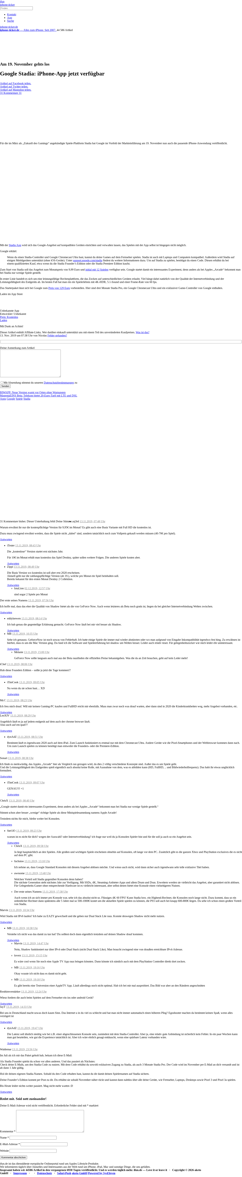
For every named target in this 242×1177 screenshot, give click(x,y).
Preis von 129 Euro (59, 288)
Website (4, 1150)
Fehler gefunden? (57, 335)
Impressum (20, 1173)
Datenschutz (44, 1173)
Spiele (19, 398)
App (9, 17)
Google (11, 398)
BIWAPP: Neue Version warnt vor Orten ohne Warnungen (33, 392)
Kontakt (11, 14)
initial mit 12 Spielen (96, 269)
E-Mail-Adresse (10, 1144)
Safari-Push (64, 1173)
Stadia (26, 398)
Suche (10, 20)
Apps (3, 398)
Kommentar (7, 1131)
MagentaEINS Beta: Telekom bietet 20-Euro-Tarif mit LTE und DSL (38, 395)
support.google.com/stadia (87, 260)
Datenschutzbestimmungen (59, 382)
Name (4, 1137)
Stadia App (15, 245)
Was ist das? (142, 332)
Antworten (6, 539)
